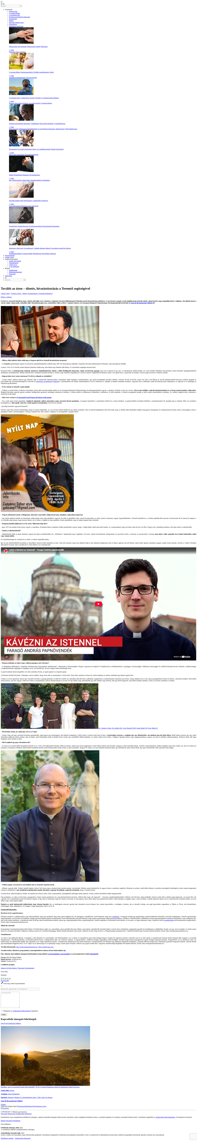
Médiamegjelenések (15, 272)
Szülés (51, 72)
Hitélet (11, 21)
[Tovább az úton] (50, 357)
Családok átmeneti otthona (41, 248)
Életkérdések (18, 175)
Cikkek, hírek (9, 257)
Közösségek (13, 19)
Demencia (44, 200)
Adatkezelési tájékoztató (23, 1114)
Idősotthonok (37, 253)
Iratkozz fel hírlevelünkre (9, 968)
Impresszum (11, 1114)
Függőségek (13, 24)
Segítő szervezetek (15, 261)
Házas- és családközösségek (41, 149)
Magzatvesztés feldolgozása (18, 129)
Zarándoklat (46, 180)
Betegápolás (28, 200)
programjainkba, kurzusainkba (59, 954)
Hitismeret (25, 175)
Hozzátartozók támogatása (50, 226)
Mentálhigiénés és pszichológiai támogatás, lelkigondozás (46, 129)
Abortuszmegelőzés (26, 72)
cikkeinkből (94, 954)
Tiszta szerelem (21, 52)
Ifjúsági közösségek (57, 149)
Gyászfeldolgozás (59, 123)
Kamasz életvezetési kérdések (18, 103)
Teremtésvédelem (36, 180)
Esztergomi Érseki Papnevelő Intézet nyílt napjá (33, 397)
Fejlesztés (38, 98)
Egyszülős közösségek (24, 149)
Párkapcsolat (13, 11)
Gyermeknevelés (14, 15)
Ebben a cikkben (6, 297)
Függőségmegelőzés (35, 226)
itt (64, 950)
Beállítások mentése (7, 1138)
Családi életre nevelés (27, 98)
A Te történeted (14, 266)
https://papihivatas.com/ (46, 947)
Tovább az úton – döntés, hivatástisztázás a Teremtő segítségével (32, 293)
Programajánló (9, 255)
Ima (10, 180)
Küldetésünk (13, 270)
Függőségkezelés (22, 226)
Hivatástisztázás (35, 175)
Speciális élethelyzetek (16, 22)
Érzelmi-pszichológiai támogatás (19, 17)
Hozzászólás (5, 981)
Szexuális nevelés (34, 103)
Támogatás (8, 276)
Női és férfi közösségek (16, 154)
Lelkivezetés (26, 180)
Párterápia (12, 52)
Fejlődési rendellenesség (41, 72)
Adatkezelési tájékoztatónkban (165, 1117)
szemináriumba (169, 920)
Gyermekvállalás (14, 13)
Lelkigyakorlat (16, 180)
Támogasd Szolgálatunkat (25, 968)
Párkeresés (44, 46)
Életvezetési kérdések (46, 123)
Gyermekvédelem (46, 103)
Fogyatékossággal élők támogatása (20, 206)
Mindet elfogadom (7, 1121)
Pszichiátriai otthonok (49, 253)
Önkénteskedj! (13, 263)
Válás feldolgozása (71, 129)
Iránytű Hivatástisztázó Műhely (142, 303)
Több (11, 50)
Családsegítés (36, 200)
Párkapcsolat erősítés (33, 46)
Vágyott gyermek (31, 77)
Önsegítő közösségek (31, 154)
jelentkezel (115, 916)
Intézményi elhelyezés (16, 26)
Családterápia (34, 123)
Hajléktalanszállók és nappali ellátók (21, 253)
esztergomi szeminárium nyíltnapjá (47, 381)
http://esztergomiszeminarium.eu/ (27, 947)
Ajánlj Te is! (13, 265)
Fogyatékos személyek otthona (61, 248)
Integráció (35, 206)
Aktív (21, 1128)
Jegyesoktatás (22, 46)
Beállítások (16, 1121)
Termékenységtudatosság (17, 77)
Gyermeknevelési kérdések (50, 98)
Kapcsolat (12, 274)
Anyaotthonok (28, 248)
